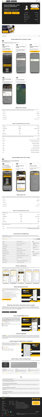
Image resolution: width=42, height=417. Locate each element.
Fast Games (13, 403)
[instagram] (37, 398)
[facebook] (39, 398)
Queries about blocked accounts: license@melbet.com (22, 404)
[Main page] (4, 398)
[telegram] (36, 398)
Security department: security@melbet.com (21, 403)
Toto (9, 404)
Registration (3, 289)
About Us (3, 402)
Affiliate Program (4, 403)
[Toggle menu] (39, 1)
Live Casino (13, 404)
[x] (32, 398)
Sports (10, 403)
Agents (3, 404)
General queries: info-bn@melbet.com (20, 402)
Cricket (10, 402)
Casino (12, 402)
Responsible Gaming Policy (5, 410)
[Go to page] (5, 312)
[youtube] (34, 398)
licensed (7, 335)
